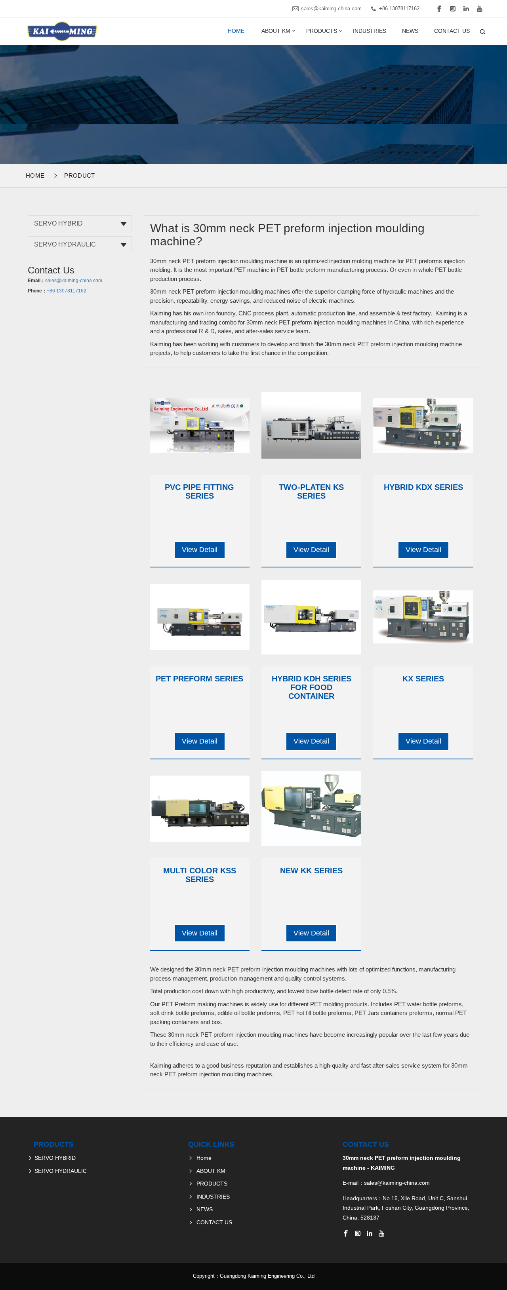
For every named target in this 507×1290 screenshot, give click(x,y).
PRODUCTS (321, 31)
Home (236, 31)
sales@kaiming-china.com (331, 8)
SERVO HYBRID (58, 223)
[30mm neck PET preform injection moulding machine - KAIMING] (61, 31)
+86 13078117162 (399, 8)
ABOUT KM (275, 31)
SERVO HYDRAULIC (65, 244)
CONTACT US (452, 31)
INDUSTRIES (369, 31)
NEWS (410, 31)
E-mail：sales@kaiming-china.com (386, 1183)
